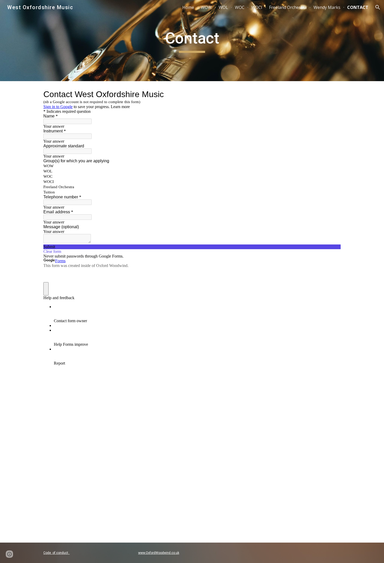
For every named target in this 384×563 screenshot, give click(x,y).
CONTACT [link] (357, 7)
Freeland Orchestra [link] (288, 7)
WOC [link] (240, 7)
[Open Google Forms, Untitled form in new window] (333, 94)
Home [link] (188, 7)
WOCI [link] (256, 7)
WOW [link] (206, 7)
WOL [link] (223, 7)
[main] (192, 40)
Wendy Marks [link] (326, 7)
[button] (377, 7)
